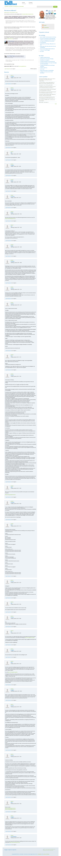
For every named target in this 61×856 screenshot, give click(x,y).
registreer (8, 68)
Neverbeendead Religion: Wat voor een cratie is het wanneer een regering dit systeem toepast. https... (47, 79)
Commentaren (46, 27)
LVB (10, 12)
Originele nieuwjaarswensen (45, 57)
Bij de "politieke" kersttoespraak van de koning (48, 37)
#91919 (12, 630)
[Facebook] (47, 10)
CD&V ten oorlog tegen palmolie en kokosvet (47, 39)
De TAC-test (42, 69)
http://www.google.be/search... (10, 494)
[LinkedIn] (47, 14)
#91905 (12, 523)
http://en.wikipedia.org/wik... (30, 637)
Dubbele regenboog (43, 67)
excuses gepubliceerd (22, 66)
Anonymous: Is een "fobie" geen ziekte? (46, 85)
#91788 (12, 179)
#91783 (12, 164)
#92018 (12, 801)
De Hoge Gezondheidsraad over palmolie (47, 41)
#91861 (12, 287)
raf (11, 603)
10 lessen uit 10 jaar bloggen (45, 50)
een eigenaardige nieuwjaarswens (27, 14)
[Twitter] (50, 10)
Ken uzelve (42, 51)
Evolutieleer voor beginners (44, 60)
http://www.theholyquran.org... (10, 218)
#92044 (12, 835)
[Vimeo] (55, 14)
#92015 (12, 704)
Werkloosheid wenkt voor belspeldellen (47, 70)
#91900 (12, 501)
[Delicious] (52, 14)
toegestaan (39, 854)
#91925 (12, 661)
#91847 (12, 225)
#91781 (12, 151)
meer (56, 103)
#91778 (12, 87)
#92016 (12, 754)
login (5, 68)
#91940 (12, 688)
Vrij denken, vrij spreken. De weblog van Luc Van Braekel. (14, 6)
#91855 (12, 260)
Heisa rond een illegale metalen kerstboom (47, 48)
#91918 (12, 616)
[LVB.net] (12, 3)
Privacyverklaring (43, 42)
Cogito (12, 76)
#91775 (12, 75)
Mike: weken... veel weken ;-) (44, 102)
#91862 (12, 302)
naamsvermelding (46, 854)
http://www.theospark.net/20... (15, 842)
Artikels (45, 25)
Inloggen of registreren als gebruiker (10, 849)
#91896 (12, 374)
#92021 (12, 815)
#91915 (12, 580)
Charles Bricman (10, 38)
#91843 (12, 211)
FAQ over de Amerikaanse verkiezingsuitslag (47, 38)
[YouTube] (55, 10)
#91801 (12, 195)
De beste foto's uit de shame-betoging (46, 58)
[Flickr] (52, 10)
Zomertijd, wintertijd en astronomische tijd (47, 61)
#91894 (12, 354)
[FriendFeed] (50, 14)
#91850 (12, 244)
